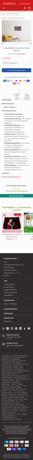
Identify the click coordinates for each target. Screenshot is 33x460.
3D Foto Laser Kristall (14, 405)
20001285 (11, 107)
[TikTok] (28, 328)
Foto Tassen (18, 385)
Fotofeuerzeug (22, 410)
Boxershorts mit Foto (7, 365)
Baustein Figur (16, 407)
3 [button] (14, 43)
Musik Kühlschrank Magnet (8, 400)
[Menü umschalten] (4, 8)
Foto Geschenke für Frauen (22, 375)
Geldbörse (4, 412)
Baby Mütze (4, 394)
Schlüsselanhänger (19, 404)
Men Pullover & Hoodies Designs (21, 364)
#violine (4, 177)
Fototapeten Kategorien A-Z (8, 415)
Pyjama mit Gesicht (17, 367)
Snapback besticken (6, 382)
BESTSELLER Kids (6, 359)
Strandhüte (19, 372)
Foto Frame (16, 402)
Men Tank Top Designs (15, 362)
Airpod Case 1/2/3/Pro (7, 399)
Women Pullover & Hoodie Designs (21, 370)
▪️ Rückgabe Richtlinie (9, 290)
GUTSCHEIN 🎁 (14, 355)
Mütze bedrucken (17, 382)
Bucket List (23, 405)
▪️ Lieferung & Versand (9, 292)
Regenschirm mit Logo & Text (9, 414)
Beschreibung (6, 99)
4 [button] (16, 43)
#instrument (16, 177)
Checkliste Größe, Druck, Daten (17, 96)
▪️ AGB (4, 281)
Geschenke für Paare (7, 377)
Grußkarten (24, 414)
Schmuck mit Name (17, 377)
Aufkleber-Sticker (13, 395)
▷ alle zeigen (16, 210)
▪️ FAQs (4, 262)
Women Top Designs (7, 370)
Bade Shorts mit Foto (18, 365)
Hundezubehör (11, 412)
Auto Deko (20, 395)
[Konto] (25, 7)
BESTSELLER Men (24, 355)
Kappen (17, 380)
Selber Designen (6, 355)
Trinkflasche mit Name (15, 387)
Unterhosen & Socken (7, 367)
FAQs (8, 345)
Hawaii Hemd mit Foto (7, 364)
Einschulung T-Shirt (21, 389)
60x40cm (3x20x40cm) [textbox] (10, 63)
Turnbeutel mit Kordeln (18, 390)
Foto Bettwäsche (6, 410)
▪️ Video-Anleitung (8, 267)
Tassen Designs (5, 387)
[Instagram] (12, 328)
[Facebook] (7, 328)
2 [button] (12, 43)
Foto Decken (14, 410)
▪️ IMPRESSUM (7, 313)
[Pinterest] (16, 328)
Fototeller (24, 385)
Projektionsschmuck (25, 379)
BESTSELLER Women (7, 357)
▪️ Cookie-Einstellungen (9, 304)
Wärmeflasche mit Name (7, 404)
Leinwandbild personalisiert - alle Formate (12, 419)
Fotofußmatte (23, 409)
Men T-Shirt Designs (21, 360)
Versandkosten (21, 54)
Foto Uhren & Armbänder (8, 397)
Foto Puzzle (4, 395)
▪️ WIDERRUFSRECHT (10, 309)
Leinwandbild (7, 58)
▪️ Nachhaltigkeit (7, 295)
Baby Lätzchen (12, 394)
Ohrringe (17, 379)
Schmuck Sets (5, 380)
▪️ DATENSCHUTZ (8, 300)
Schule (9, 390)
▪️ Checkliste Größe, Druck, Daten (13, 265)
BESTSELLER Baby (16, 359)
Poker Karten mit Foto (7, 402)
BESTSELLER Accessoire (19, 357)
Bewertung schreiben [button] (16, 196)
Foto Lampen (5, 405)
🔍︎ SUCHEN (5, 276)
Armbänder (4, 379)
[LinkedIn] (20, 328)
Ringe (24, 377)
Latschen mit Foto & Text (8, 385)
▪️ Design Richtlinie (8, 287)
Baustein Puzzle (25, 407)
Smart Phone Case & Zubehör (21, 399)
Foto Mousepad (19, 400)
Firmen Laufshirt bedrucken (8, 360)
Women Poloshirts (18, 369)
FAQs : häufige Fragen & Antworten (27, 96)
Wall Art (19, 414)
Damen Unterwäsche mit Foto (9, 372)
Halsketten (10, 379)
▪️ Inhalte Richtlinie (8, 284)
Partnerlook (15, 374)
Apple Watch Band (19, 397)
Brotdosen (4, 390)
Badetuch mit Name (6, 374)
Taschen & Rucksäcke (7, 392)
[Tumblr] (24, 328)
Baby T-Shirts (16, 392)
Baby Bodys (24, 392)
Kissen (26, 395)
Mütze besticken (6, 384)
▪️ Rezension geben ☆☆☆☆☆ (11, 273)
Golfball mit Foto (6, 409)
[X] (3, 328)
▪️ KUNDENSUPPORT (9, 258)
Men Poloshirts (5, 362)
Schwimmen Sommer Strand (8, 389)
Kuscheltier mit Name (22, 394)
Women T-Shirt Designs (7, 369)
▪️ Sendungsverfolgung (9, 270)
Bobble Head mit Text (7, 407)
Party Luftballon (14, 409)
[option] (16, 31)
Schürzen (12, 380)
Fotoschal (13, 384)
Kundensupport (18, 345)
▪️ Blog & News (7, 321)
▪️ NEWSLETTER (8, 318)
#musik (9, 177)
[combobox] (16, 62)
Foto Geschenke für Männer (8, 375)
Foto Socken (20, 384)
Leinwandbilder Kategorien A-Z (9, 417)
